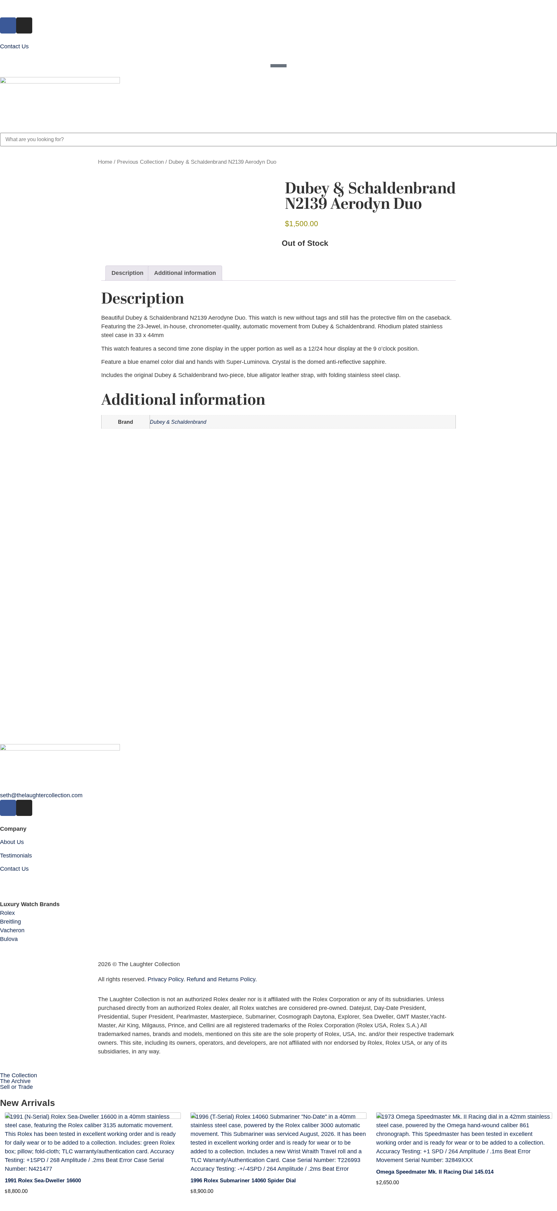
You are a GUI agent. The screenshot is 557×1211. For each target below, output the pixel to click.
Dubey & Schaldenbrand (178, 422)
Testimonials (16, 855)
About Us (12, 842)
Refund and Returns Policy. (222, 979)
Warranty (11, 882)
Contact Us (14, 46)
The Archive (15, 1081)
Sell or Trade (16, 1087)
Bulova (9, 939)
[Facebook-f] (8, 25)
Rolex (7, 913)
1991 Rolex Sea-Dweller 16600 (43, 1180)
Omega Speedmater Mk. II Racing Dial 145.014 (434, 1172)
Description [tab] (127, 273)
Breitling (10, 921)
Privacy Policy (165, 979)
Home (105, 162)
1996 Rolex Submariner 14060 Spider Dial (243, 1180)
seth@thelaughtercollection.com (41, 795)
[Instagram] (24, 25)
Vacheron (12, 930)
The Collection (18, 1075)
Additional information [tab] (185, 273)
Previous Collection (140, 162)
